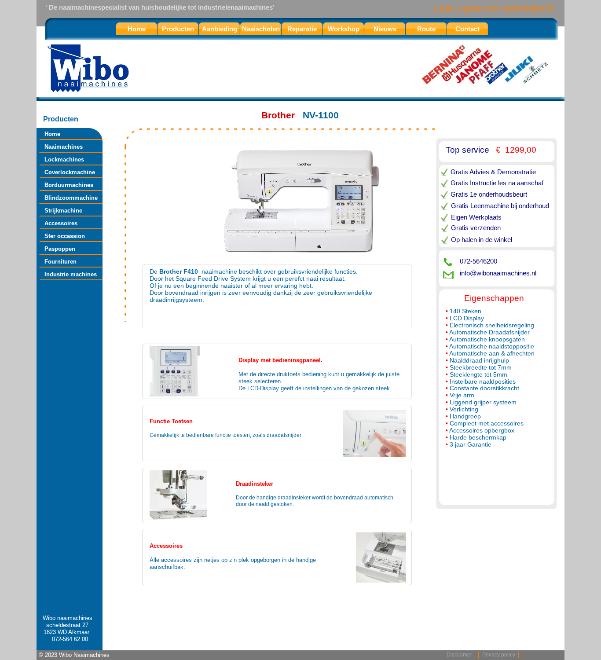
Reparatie (302, 29)
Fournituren (60, 261)
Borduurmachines (68, 185)
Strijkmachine (63, 210)
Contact (467, 29)
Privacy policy (498, 655)
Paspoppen (59, 249)
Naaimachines (63, 146)
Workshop (343, 29)
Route (426, 29)
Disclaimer (459, 655)
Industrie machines (70, 274)
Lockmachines (64, 159)
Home (52, 134)
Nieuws (385, 29)
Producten (178, 29)
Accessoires (60, 223)
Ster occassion (64, 236)
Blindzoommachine (71, 197)
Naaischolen (261, 29)
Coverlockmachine (69, 172)
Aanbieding (219, 29)
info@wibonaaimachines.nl (498, 273)
